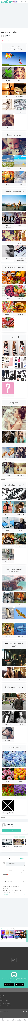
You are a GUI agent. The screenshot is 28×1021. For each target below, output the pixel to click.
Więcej (25, 1020)
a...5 (6, 881)
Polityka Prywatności (5, 1003)
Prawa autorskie (4, 1000)
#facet (16, 836)
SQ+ (15, 1)
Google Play (10, 984)
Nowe (3, 1020)
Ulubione (17, 41)
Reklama (5, 990)
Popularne (8, 1020)
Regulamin (2, 997)
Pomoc (2, 995)
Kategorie (14, 1020)
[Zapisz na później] (21, 41)
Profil (24, 830)
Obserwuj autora (12, 830)
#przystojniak (21, 836)
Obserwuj (9, 41)
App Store (20, 984)
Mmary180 (7, 35)
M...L (6, 870)
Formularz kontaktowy (5, 1005)
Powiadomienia (19, 1020)
